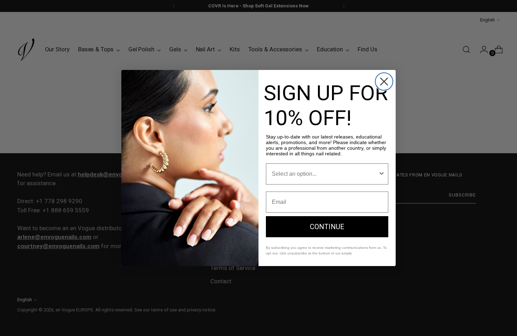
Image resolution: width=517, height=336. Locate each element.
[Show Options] (381, 174)
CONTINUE (327, 226)
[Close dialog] (384, 81)
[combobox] (325, 174)
